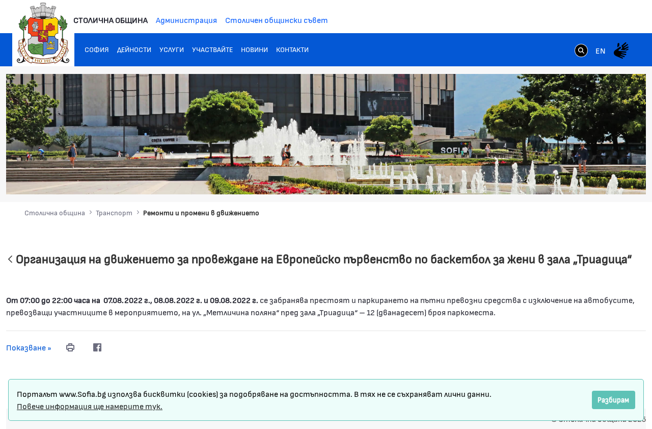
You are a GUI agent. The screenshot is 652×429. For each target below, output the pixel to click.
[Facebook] (97, 347)
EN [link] (600, 50)
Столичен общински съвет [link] (276, 19)
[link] (581, 51)
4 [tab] (578, 177)
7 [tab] (608, 177)
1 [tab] (547, 177)
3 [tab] (567, 177)
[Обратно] (10, 260)
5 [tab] (588, 177)
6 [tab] (598, 177)
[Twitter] (118, 347)
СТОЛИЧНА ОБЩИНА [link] (110, 19)
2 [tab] (557, 177)
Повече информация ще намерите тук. (89, 406)
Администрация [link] (186, 19)
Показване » (28, 347)
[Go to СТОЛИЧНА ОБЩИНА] (43, 33)
